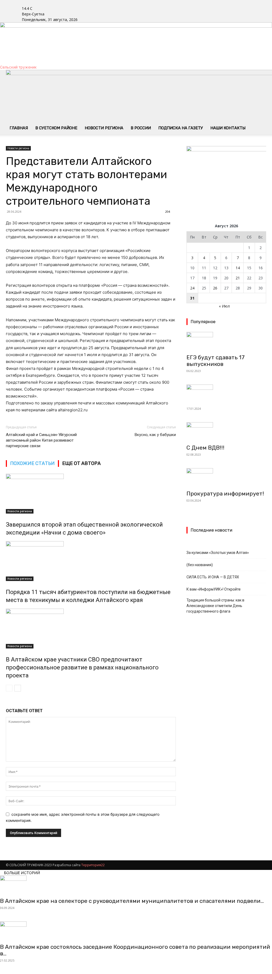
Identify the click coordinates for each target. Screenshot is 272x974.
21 (238, 277)
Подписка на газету (180, 128)
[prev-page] (9, 688)
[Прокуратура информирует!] (226, 477)
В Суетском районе (56, 128)
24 (192, 288)
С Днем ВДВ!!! (205, 447)
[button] (259, 76)
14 (238, 267)
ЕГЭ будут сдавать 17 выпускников (215, 360)
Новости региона (104, 128)
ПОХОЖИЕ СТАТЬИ (32, 463)
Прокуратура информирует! (225, 493)
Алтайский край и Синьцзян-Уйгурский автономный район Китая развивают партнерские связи (41, 440)
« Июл (224, 306)
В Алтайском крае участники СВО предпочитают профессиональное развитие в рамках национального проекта (82, 667)
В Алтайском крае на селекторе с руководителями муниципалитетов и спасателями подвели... (132, 901)
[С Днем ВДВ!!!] (226, 431)
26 (215, 288)
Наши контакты (227, 128)
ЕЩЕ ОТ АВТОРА (81, 463)
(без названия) (199, 565)
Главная (19, 128)
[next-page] (17, 688)
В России (141, 128)
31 (192, 298)
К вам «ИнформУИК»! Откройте (213, 589)
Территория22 (93, 865)
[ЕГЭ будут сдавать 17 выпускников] (226, 341)
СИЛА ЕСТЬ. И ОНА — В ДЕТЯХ (212, 577)
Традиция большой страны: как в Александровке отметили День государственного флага (215, 605)
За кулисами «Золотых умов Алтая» (217, 552)
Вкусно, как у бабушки (155, 434)
